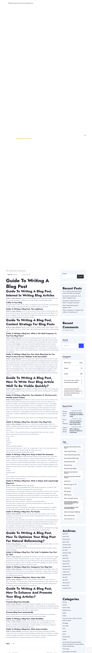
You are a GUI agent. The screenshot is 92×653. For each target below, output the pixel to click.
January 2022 (66, 564)
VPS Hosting (67, 3)
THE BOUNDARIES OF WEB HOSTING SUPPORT (71, 508)
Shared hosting (66, 637)
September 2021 (67, 574)
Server (64, 634)
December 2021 (67, 566)
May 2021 (65, 577)
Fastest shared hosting (70, 451)
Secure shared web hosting (71, 458)
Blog (12, 138)
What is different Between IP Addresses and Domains (76, 430)
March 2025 (66, 536)
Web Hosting (43, 3)
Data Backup (67, 491)
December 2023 (67, 547)
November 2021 (67, 569)
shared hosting (68, 465)
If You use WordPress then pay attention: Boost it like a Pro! (76, 422)
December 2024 (67, 545)
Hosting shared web (69, 462)
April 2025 (65, 534)
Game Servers (67, 488)
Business (73, 368)
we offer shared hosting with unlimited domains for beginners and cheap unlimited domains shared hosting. (73, 392)
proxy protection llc (69, 519)
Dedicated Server (78, 3)
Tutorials (65, 639)
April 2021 (65, 580)
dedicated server (67, 610)
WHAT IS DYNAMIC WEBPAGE (72, 512)
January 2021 (66, 585)
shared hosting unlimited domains (70, 472)
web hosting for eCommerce (69, 651)
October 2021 (66, 572)
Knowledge (65, 623)
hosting (73, 374)
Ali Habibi (15, 274)
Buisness (65, 602)
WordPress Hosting (55, 3)
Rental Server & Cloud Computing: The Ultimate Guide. (76, 414)
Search (64, 273)
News (64, 628)
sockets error (67, 481)
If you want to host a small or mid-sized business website (73, 381)
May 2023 (65, 550)
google (64, 613)
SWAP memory (68, 495)
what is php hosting (69, 515)
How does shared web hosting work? (72, 447)
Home (35, 3)
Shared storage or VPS (70, 484)
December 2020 (67, 588)
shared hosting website (70, 468)
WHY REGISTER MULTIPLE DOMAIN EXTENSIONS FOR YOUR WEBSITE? (71, 503)
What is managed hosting (71, 498)
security (64, 631)
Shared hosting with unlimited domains (72, 477)
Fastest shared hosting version (72, 455)
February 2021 (66, 583)
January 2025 (66, 542)
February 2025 (66, 539)
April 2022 (65, 555)
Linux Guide (65, 626)
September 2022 (67, 553)
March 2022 (66, 558)
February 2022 (66, 561)
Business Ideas (66, 607)
